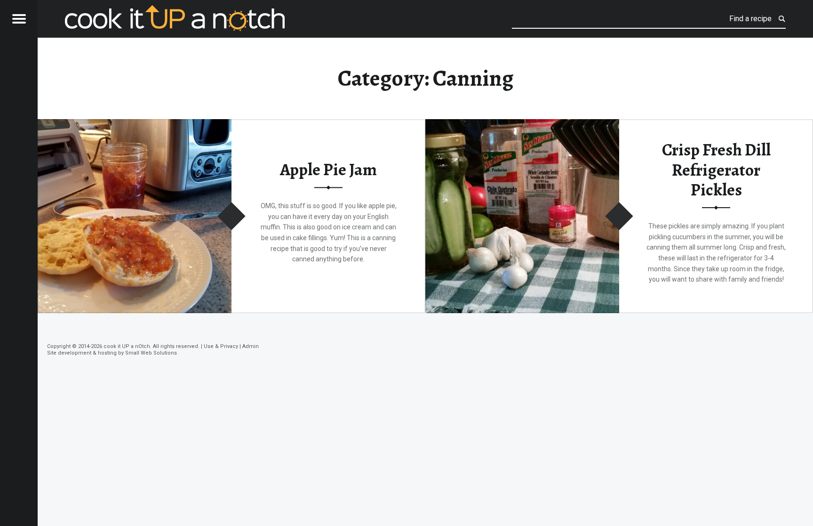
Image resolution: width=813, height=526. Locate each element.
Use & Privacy (221, 346)
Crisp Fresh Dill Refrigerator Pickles (716, 169)
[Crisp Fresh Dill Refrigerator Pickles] (522, 125)
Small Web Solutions (151, 353)
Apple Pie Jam (328, 170)
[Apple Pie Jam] (134, 125)
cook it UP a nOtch (127, 346)
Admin (250, 346)
